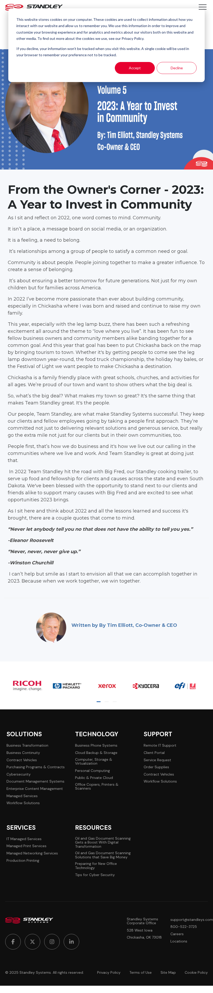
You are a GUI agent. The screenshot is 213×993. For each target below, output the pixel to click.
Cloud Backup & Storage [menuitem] (96, 753)
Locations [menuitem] (178, 941)
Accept (135, 68)
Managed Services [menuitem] (22, 796)
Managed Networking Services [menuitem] (32, 853)
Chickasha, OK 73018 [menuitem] (144, 937)
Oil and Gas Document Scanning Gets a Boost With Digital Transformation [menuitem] (103, 842)
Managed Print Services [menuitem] (26, 846)
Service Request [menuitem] (157, 760)
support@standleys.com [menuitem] (191, 920)
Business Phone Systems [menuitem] (96, 745)
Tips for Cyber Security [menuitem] (95, 875)
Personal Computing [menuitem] (92, 771)
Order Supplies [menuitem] (156, 767)
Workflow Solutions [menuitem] (23, 803)
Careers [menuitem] (177, 934)
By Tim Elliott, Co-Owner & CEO (138, 625)
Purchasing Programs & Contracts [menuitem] (35, 767)
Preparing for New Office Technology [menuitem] (96, 866)
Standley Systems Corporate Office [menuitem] (142, 921)
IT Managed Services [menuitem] (24, 839)
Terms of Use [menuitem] (140, 973)
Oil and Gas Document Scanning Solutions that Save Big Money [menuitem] (103, 855)
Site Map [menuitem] (168, 973)
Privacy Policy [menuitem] (109, 973)
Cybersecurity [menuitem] (18, 774)
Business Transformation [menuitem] (27, 745)
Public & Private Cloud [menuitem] (94, 778)
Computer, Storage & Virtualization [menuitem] (93, 762)
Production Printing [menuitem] (22, 861)
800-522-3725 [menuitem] (183, 927)
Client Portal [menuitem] (154, 753)
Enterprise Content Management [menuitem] (34, 789)
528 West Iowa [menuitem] (139, 930)
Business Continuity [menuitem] (23, 753)
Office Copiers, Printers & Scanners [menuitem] (96, 787)
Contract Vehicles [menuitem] (21, 760)
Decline (177, 68)
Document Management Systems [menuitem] (35, 781)
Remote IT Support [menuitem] (160, 745)
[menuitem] (13, 942)
